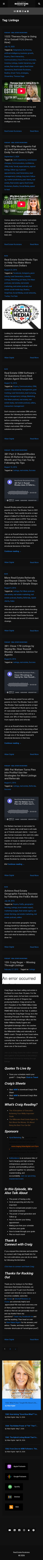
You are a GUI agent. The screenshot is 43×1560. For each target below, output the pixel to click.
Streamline (8, 76)
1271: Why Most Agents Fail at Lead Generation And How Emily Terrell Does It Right (20, 149)
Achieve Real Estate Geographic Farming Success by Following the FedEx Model (21, 893)
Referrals (26, 598)
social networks (30, 293)
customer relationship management (18, 390)
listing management (12, 396)
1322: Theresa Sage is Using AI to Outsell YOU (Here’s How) (20, 39)
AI (23, 50)
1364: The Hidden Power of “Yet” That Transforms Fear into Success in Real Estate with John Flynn (21, 1426)
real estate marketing (21, 595)
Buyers (7, 57)
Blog (6, 256)
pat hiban (23, 280)
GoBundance (14, 1158)
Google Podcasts (20, 1476)
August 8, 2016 (10, 659)
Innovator (32, 60)
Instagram (26, 273)
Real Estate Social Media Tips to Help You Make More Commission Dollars (21, 262)
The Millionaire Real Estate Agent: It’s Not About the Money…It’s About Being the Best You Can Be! (23, 1122)
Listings (14, 63)
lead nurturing (30, 393)
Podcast (7, 32)
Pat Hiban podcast (11, 400)
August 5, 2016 (10, 783)
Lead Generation (22, 173)
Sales (12, 601)
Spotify (17, 1486)
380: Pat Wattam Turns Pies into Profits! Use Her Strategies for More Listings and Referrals (20, 774)
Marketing (15, 280)
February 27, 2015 (11, 969)
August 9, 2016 (10, 588)
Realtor (7, 73)
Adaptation (17, 50)
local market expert (25, 908)
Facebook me (27, 1316)
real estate (16, 283)
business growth (27, 53)
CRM (6, 167)
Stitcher (18, 1299)
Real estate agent (17, 66)
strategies (24, 73)
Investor (7, 63)
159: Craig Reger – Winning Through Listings (19, 964)
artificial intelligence (12, 53)
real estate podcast (20, 286)
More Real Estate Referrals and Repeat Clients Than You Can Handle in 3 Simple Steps (21, 580)
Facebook (17, 273)
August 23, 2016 (10, 270)
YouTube (14, 296)
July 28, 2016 (9, 901)
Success (32, 470)
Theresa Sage (19, 76)
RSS (17, 1507)
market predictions (14, 180)
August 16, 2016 (10, 383)
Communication (10, 60)
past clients (27, 180)
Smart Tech (15, 73)
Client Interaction (17, 57)
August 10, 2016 (10, 467)
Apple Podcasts (19, 1466)
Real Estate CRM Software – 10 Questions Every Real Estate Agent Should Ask (20, 376)
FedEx (21, 904)
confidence (29, 163)
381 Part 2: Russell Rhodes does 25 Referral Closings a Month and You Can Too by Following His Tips (20, 458)
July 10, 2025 (9, 47)
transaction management (14, 406)
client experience (19, 160)
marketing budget (11, 911)
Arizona (28, 50)
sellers (33, 403)
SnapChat (8, 293)
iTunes (9, 1299)
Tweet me (17, 1316)
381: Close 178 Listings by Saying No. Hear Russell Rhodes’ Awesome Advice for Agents (21, 650)
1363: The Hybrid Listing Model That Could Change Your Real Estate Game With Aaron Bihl (21, 1437)
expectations (24, 167)
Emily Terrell (13, 167)
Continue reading (12, 551)
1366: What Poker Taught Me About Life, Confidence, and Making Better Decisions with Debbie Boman (21, 1403)
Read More (34, 131)
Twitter (7, 296)
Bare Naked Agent (14, 1322)
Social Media (24, 186)
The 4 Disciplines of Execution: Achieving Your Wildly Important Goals (21, 1113)
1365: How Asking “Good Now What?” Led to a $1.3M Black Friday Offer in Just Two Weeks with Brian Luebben (21, 1414)
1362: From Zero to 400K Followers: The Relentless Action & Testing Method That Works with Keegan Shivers (21, 1449)
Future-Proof (23, 60)
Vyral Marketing (15, 1137)
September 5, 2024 (11, 157)
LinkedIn (27, 276)
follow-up (14, 170)
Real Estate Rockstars (19, 32)
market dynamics (24, 63)
